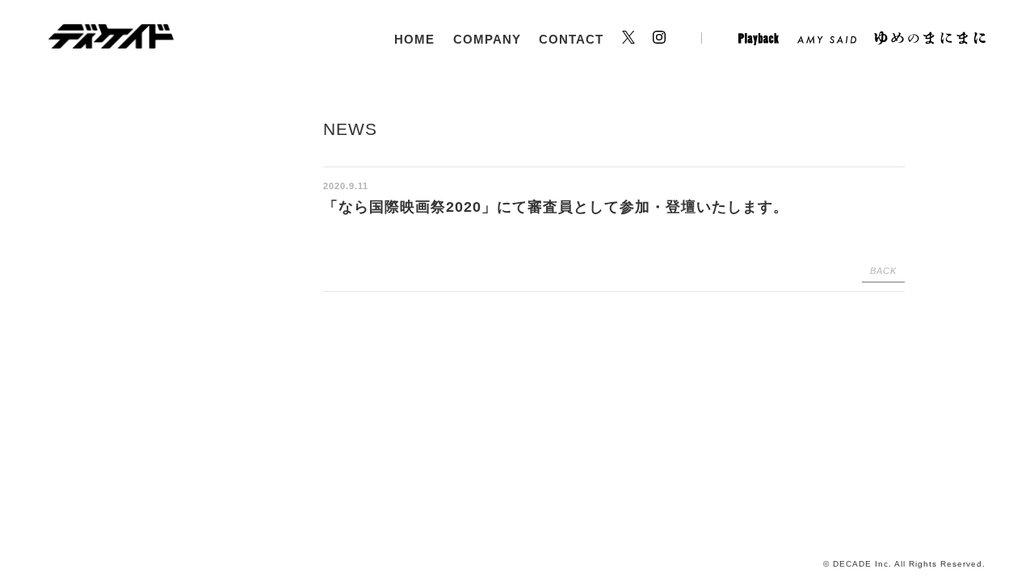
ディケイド (111, 36)
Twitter (628, 40)
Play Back (758, 40)
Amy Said (826, 40)
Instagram (677, 40)
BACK (883, 271)
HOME (414, 39)
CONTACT (571, 39)
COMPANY (487, 39)
